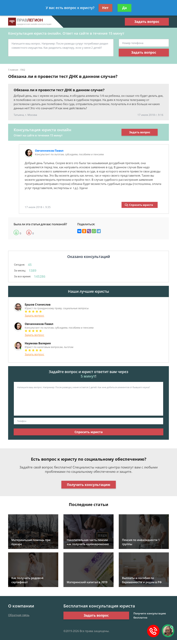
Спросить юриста (141, 205)
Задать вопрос (146, 21)
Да (124, 8)
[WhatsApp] (94, 231)
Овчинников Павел (49, 151)
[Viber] (89, 231)
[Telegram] (99, 231)
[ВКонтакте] (79, 231)
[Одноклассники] (84, 231)
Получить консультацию (88, 484)
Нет (105, 8)
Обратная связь (18, 615)
